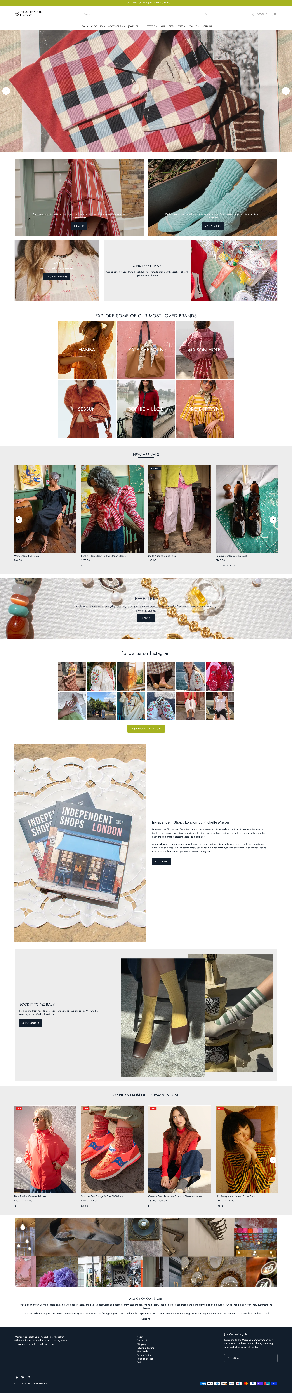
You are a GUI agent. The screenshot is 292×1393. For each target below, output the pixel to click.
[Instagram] (28, 1378)
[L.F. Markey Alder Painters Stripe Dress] (247, 1149)
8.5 (86, 1206)
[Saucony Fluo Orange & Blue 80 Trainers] (112, 1149)
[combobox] (146, 14)
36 (217, 565)
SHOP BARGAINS (57, 276)
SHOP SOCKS (30, 1023)
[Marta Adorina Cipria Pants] (179, 509)
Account (262, 14)
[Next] (286, 91)
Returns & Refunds (146, 1347)
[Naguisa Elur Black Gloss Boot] (247, 509)
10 (219, 1206)
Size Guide (142, 1351)
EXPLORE (145, 103)
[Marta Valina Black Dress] (45, 509)
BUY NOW (161, 861)
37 (220, 565)
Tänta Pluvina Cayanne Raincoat (30, 1196)
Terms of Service (145, 1358)
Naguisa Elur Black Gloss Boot (231, 556)
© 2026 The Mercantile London (30, 1383)
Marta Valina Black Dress (26, 556)
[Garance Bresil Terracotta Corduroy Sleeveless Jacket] (179, 1149)
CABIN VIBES (213, 225)
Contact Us (142, 1340)
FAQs (139, 1362)
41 (234, 565)
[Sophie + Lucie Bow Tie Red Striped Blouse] (112, 509)
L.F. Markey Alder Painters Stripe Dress (235, 1196)
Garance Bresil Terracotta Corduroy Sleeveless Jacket (175, 1196)
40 (231, 565)
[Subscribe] (274, 1358)
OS (15, 565)
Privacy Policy (144, 1355)
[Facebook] (17, 1378)
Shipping (141, 1344)
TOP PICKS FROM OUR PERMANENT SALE (146, 1095)
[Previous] (6, 91)
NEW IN (79, 225)
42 (15, 1206)
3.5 (82, 1206)
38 (224, 565)
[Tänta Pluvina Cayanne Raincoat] (45, 1149)
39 (227, 565)
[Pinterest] (22, 1378)
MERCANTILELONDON (148, 728)
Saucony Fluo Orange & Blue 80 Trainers (102, 1196)
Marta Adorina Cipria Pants (162, 556)
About (140, 1337)
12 (222, 1206)
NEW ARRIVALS (146, 454)
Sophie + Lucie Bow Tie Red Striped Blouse (103, 556)
